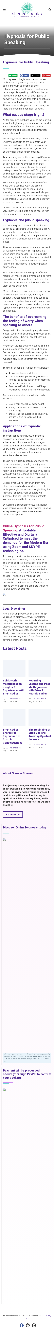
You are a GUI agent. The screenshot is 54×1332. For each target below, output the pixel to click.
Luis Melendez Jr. (13, 698)
